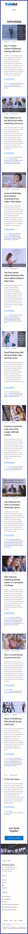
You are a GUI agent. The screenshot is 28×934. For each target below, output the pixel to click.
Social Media (11, 396)
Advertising (11, 84)
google (5, 469)
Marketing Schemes (8, 623)
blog (16, 84)
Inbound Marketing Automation (15, 542)
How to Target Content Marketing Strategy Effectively (12, 48)
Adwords (16, 468)
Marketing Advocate (15, 161)
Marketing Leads (18, 762)
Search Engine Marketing (18, 83)
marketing (6, 321)
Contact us (4, 887)
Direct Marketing (15, 160)
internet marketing (8, 394)
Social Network (19, 321)
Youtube (19, 163)
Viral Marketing (7, 814)
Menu (14, 10)
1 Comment (14, 41)
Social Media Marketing (18, 157)
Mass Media (14, 163)
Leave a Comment (14, 113)
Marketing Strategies (16, 238)
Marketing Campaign (13, 544)
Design (5, 692)
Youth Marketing (15, 239)
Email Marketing (12, 391)
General (10, 83)
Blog (3, 885)
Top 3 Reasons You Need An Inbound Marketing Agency (12, 504)
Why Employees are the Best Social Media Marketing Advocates (13, 120)
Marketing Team (7, 239)
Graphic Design (7, 161)
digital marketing (10, 620)
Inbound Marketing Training (9, 909)
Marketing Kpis (12, 321)
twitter (5, 322)
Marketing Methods (17, 621)
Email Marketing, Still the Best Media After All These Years (13, 355)
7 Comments (13, 422)
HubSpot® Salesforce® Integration (10, 904)
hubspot (20, 620)
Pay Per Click (19, 469)
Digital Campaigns (14, 318)
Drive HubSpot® (6, 896)
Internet (21, 393)
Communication (7, 160)
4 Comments (14, 714)
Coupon (20, 468)
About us (4, 880)
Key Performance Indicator (14, 319)
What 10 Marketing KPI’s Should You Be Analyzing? (12, 721)
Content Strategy (12, 86)
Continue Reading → (9, 79)
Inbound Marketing (17, 233)
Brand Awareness (18, 691)
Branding (4, 901)
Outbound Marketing (17, 764)
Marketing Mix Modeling (13, 692)
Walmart (20, 692)
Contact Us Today (14, 838)
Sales (10, 547)
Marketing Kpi (12, 762)
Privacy (5, 928)
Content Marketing (13, 236)
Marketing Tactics (8, 163)
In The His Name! (11, 779)
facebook (21, 160)
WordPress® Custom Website (9, 907)
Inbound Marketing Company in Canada (17, 928)
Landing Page (12, 761)
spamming (16, 396)
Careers (4, 882)
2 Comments (14, 572)
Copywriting (17, 541)
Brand (16, 158)
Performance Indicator (9, 765)
